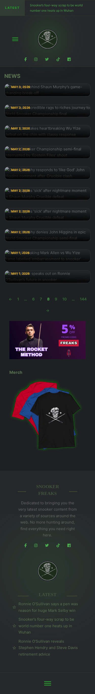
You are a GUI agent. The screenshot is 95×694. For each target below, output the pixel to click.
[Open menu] (15, 39)
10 (64, 299)
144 (83, 299)
